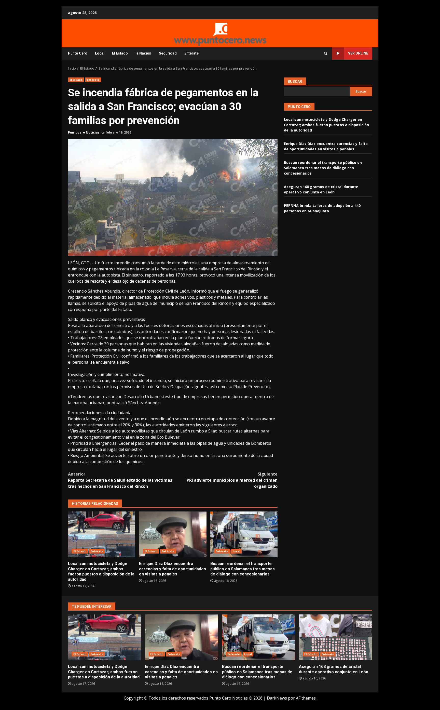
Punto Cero (77, 53)
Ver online (358, 53)
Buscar (295, 82)
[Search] (325, 53)
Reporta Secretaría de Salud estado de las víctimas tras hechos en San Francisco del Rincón (120, 480)
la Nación (143, 53)
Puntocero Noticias (84, 132)
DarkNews (277, 698)
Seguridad (168, 53)
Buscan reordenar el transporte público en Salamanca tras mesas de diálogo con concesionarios (244, 534)
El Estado (120, 53)
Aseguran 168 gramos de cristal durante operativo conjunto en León (335, 637)
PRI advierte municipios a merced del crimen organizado (232, 480)
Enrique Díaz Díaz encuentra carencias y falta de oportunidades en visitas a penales (172, 534)
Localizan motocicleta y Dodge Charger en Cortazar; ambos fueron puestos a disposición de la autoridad (101, 534)
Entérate (191, 53)
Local (99, 53)
